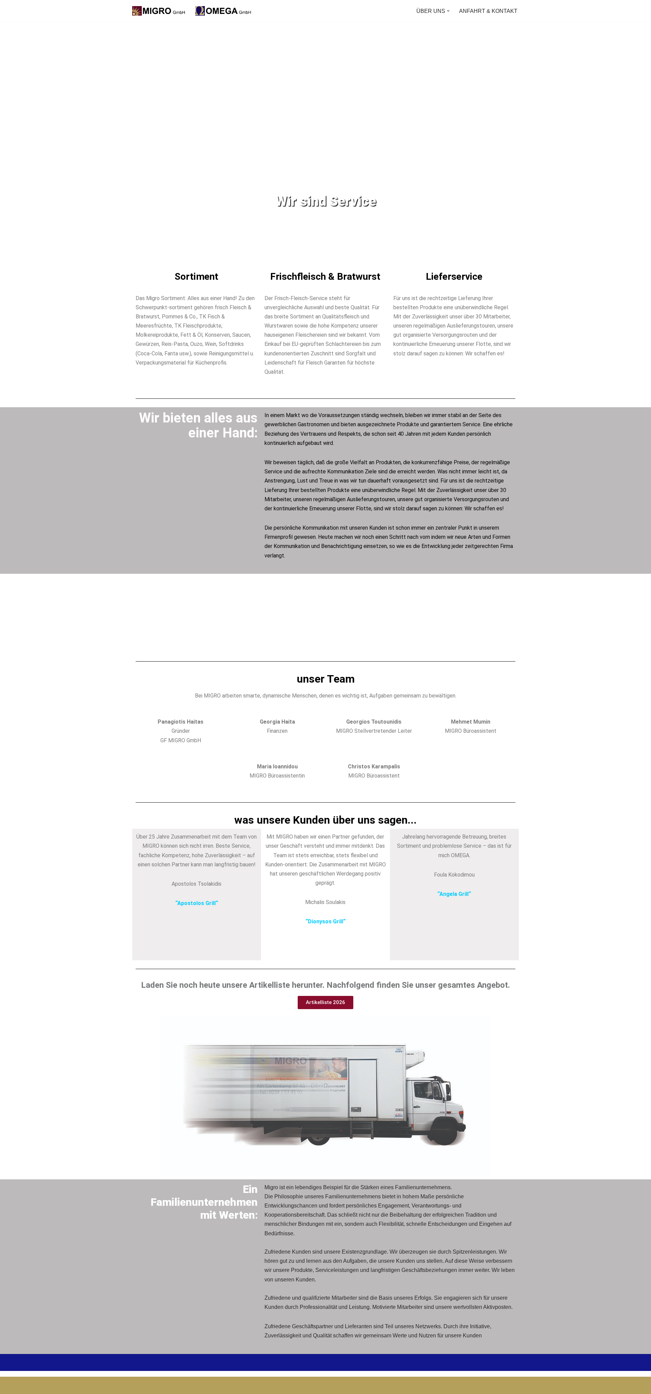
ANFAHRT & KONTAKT (488, 11)
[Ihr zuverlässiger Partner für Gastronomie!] (193, 11)
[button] (448, 10)
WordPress (200, 1385)
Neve (138, 1385)
